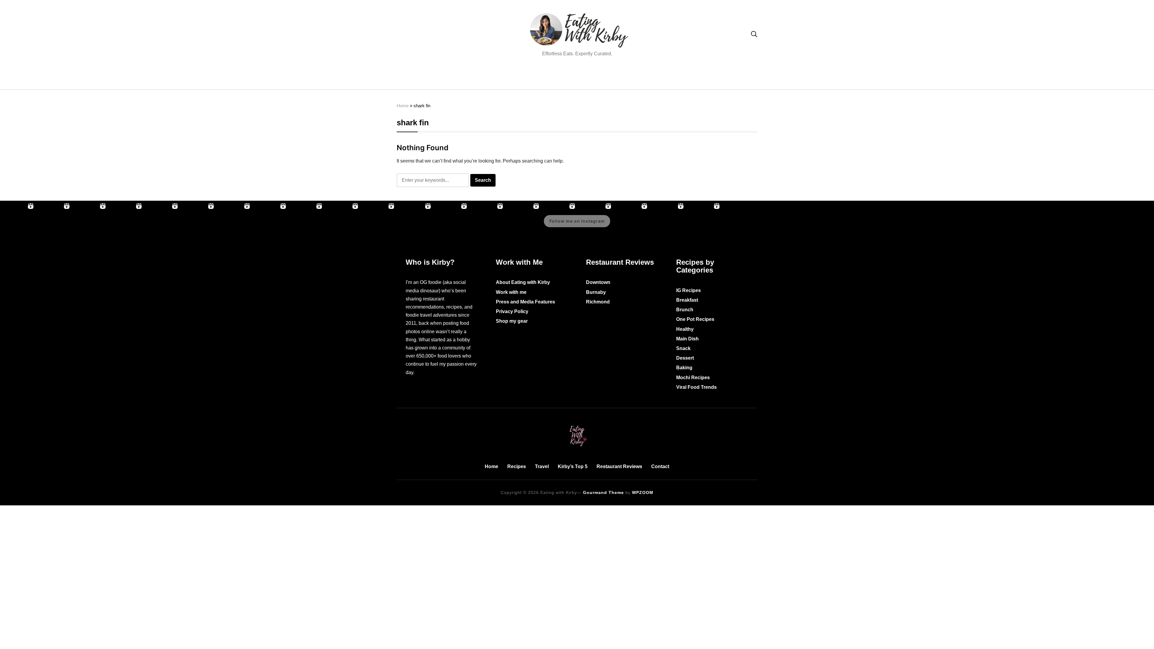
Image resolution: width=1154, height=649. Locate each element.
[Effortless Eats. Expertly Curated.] (577, 424)
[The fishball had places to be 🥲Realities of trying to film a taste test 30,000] (234, 225)
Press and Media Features (525, 301)
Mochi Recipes (693, 377)
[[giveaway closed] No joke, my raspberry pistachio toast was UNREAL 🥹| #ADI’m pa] (451, 225)
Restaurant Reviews (619, 466)
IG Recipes (688, 290)
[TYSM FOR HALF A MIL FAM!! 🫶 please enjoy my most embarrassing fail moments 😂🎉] (523, 225)
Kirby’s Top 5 (573, 466)
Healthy (685, 329)
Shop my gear (512, 321)
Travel (542, 466)
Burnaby (596, 292)
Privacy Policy (512, 311)
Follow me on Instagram (577, 221)
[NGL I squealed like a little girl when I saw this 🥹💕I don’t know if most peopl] (306, 225)
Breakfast (687, 300)
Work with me (511, 292)
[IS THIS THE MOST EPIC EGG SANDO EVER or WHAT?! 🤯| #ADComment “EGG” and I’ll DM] (54, 225)
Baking (684, 367)
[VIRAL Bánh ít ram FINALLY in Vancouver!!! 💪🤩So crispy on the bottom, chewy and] (90, 225)
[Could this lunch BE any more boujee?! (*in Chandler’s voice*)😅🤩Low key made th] (162, 225)
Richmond (598, 301)
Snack (683, 348)
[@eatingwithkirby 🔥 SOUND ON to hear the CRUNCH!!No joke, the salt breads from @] (343, 225)
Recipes (516, 466)
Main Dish (687, 338)
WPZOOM (642, 492)
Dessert (685, 358)
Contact (660, 466)
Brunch (684, 309)
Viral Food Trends (696, 387)
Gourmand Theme (603, 492)
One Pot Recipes (695, 319)
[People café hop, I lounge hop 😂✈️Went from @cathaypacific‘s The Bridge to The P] (18, 225)
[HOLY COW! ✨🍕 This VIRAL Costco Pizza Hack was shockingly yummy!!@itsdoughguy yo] (126, 225)
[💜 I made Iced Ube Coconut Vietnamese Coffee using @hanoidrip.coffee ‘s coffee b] (270, 225)
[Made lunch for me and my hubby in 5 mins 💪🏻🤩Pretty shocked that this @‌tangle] (379, 225)
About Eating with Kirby (523, 282)
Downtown (598, 282)
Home (403, 105)
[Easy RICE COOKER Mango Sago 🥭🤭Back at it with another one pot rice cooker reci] (632, 225)
